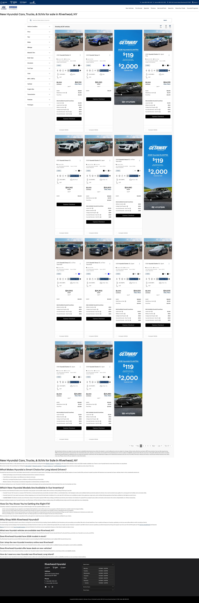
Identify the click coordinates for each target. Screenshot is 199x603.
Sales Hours (86, 564)
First (131, 446)
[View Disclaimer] (66, 70)
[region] (69, 102)
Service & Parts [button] (161, 8)
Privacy (89, 599)
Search (165, 20)
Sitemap (85, 599)
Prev (137, 446)
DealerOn (81, 599)
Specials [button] (146, 8)
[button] (81, 40)
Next (154, 446)
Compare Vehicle (63, 130)
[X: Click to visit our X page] (49, 587)
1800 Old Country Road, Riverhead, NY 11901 (180, 2)
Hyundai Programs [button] (192, 8)
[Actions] (80, 55)
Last (159, 446)
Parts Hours (86, 590)
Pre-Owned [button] (138, 8)
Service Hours (86, 587)
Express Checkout (69, 119)
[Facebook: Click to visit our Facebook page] (45, 587)
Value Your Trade (180, 8)
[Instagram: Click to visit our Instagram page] (52, 587)
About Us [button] (170, 8)
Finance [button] (153, 8)
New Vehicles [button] (130, 8)
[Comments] (68, 70)
